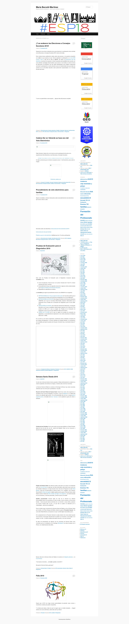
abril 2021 (82, 274)
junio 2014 (82, 330)
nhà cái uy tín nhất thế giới (86, 172)
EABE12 (82, 194)
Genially (82, 220)
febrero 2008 (82, 427)
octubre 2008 (83, 415)
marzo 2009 (82, 408)
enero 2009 (82, 411)
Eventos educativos (52, 130)
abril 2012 (82, 357)
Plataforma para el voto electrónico (43, 235)
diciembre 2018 (83, 296)
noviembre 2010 (83, 380)
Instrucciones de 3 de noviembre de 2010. (60, 228)
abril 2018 (82, 306)
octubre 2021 (83, 268)
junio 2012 (82, 354)
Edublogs (82, 530)
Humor (86, 222)
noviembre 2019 (83, 286)
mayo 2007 (82, 439)
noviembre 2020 (83, 281)
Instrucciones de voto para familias (43, 232)
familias (52, 183)
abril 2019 (82, 292)
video (85, 234)
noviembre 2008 (83, 414)
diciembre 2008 (83, 412)
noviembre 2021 (83, 266)
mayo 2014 (82, 332)
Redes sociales (83, 227)
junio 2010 (82, 387)
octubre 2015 (83, 320)
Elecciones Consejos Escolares (51, 131)
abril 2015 (82, 325)
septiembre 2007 (83, 434)
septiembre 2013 (83, 342)
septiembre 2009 (83, 400)
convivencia (82, 189)
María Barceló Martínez (47, 7)
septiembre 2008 (83, 417)
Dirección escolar (44, 130)
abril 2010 (82, 390)
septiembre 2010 (83, 383)
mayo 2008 (82, 422)
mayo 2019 (82, 291)
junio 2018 (82, 303)
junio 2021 (82, 271)
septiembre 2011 (83, 367)
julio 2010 (82, 385)
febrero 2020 (82, 283)
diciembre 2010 (83, 378)
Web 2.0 (82, 235)
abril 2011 (82, 373)
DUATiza (86, 171)
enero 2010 (82, 394)
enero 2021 (82, 278)
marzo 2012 (82, 359)
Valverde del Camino (85, 232)
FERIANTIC (89, 207)
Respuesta (66, 131)
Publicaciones (89, 225)
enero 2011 (82, 377)
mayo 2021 (82, 272)
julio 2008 (82, 419)
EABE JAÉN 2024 (83, 164)
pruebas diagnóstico (49, 370)
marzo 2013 (82, 346)
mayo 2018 (82, 305)
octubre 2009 (83, 398)
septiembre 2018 (83, 301)
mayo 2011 (82, 371)
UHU (87, 230)
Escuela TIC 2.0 (85, 200)
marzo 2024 (82, 255)
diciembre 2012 (83, 349)
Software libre (83, 229)
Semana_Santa (66, 568)
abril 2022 (82, 265)
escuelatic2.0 (85, 198)
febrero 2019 (82, 295)
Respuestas (56, 370)
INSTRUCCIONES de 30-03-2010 (46, 299)
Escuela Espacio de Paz (84, 195)
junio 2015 (82, 322)
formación (82, 209)
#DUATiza (85, 179)
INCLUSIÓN (82, 224)
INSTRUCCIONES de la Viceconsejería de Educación (50, 295)
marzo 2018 (82, 308)
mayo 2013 (82, 343)
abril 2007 (82, 441)
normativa (82, 225)
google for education (88, 220)
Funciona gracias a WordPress (64, 619)
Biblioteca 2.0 (83, 529)
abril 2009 (82, 407)
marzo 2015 (82, 326)
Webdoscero (83, 537)
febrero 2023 (82, 259)
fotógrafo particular (68, 557)
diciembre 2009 (83, 395)
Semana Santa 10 (44, 568)
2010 (44, 131)
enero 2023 (82, 261)
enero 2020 (82, 285)
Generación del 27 (84, 532)
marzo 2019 (82, 293)
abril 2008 (82, 424)
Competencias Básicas (45, 369)
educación (38, 370)
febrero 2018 (82, 309)
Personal (51, 182)
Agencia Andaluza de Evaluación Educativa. (51, 287)
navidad (53, 612)
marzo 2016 (82, 317)
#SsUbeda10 (60, 523)
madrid (86, 224)
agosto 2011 (82, 369)
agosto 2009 (82, 401)
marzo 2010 (82, 391)
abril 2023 (82, 257)
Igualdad (90, 222)
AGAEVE (68, 369)
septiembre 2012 (83, 353)
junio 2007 (82, 438)
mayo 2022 (82, 264)
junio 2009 (82, 404)
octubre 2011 (83, 366)
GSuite (82, 222)
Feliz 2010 (40, 575)
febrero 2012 (82, 360)
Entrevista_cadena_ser (56, 179)
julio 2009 (82, 403)
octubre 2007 (83, 432)
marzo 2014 (82, 335)
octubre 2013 (83, 340)
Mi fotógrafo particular (85, 524)
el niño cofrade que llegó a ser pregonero (57, 493)
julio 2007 (82, 437)
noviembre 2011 (83, 364)
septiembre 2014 (83, 329)
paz (85, 225)
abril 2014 (82, 333)
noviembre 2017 (83, 312)
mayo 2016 (82, 316)
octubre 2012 (83, 351)
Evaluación (52, 369)
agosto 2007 (82, 435)
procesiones (60, 568)
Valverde (66, 130)
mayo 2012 (82, 356)
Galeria (48, 34)
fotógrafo (65, 393)
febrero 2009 (82, 410)
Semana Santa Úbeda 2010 (47, 376)
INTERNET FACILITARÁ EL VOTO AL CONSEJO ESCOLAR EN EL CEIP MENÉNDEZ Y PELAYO (55, 158)
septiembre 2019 (83, 289)
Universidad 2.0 (83, 534)
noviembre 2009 (83, 397)
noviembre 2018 (83, 298)
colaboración (87, 188)
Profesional (43, 34)
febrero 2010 (82, 393)
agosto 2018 (82, 302)
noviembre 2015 (83, 319)
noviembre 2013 (83, 339)
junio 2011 (82, 370)
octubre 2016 (83, 315)
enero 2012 (82, 361)
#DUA (81, 179)
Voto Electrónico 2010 (66, 182)
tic (89, 229)
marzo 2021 (82, 275)
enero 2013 (82, 347)
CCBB (71, 369)
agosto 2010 (82, 384)
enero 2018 (82, 310)
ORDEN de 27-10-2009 (44, 312)
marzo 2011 (82, 374)
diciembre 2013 (83, 337)
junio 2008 (82, 421)
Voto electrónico (61, 131)
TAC (88, 229)
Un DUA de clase (83, 247)
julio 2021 (82, 269)
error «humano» (54, 396)
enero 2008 (82, 428)
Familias (57, 130)
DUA (91, 192)
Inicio (37, 34)
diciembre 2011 (83, 363)
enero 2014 (82, 336)
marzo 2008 (82, 425)
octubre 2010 (83, 381)
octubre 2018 (83, 299)
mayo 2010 (82, 388)
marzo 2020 (82, 282)
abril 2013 (82, 344)
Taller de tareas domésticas (86, 173)
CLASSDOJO (82, 188)
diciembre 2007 (83, 429)
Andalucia (69, 238)
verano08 (82, 234)
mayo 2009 (82, 405)
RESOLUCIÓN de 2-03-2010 (45, 305)
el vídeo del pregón (46, 492)
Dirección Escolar (85, 192)
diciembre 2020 (83, 279)
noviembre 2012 (83, 350)
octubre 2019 (83, 288)
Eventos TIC (43, 182)
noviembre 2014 (83, 327)
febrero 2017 (82, 313)
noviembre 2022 (83, 262)
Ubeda (49, 568)
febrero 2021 (82, 276)
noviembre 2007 (83, 431)
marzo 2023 (82, 258)
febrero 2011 (82, 376)
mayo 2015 (82, 323)
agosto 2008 (82, 418)
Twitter (81, 230)
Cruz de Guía (44, 487)
